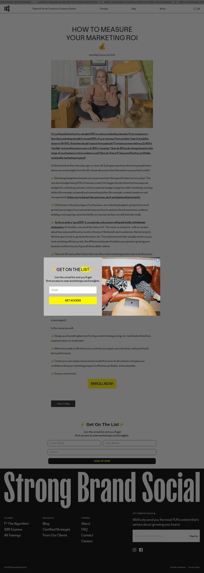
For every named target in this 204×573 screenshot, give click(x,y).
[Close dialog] (157, 260)
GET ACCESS (73, 300)
